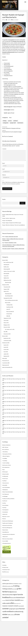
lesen (5, 351)
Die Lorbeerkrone (5, 467)
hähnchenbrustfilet (7, 594)
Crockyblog (4, 460)
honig (9, 592)
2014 (3, 401)
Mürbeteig (6, 269)
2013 (3, 405)
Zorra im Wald (5, 541)
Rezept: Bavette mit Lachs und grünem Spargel (11, 131)
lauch (23, 597)
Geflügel (8, 304)
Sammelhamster (5, 532)
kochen (5, 349)
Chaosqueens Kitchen (6, 453)
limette (8, 600)
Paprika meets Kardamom (7, 523)
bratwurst (16, 583)
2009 (3, 420)
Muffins (5, 266)
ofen (12, 603)
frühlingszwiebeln (7, 589)
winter (5, 614)
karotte (20, 594)
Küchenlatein (5, 512)
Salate (5, 291)
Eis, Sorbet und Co (9, 329)
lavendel (3, 600)
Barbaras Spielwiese (6, 445)
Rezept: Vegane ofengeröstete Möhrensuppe (11, 222)
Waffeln (5, 278)
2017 (3, 390)
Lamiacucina (4, 514)
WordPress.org (5, 571)
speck (17, 608)
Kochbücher (6, 340)
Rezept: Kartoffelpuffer (7, 220)
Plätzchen (7, 282)
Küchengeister (5, 509)
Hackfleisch (8, 307)
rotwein (15, 606)
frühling (4, 120)
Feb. (7, 378)
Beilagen (5, 324)
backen (5, 345)
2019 (3, 382)
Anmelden (4, 565)
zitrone (17, 614)
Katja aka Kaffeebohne (7, 244)
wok (9, 614)
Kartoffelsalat (8, 295)
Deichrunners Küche (6, 465)
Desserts (5, 327)
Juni (15, 378)
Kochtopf (4, 507)
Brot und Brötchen (7, 262)
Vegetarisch (6, 318)
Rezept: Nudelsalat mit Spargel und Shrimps (11, 128)
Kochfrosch (4, 500)
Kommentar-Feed (6, 569)
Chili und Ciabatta (6, 456)
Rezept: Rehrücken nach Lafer (12, 236)
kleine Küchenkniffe (6, 367)
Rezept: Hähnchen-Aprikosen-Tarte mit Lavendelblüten (13, 225)
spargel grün (12, 608)
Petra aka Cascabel (6, 248)
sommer (10, 120)
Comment (4, 148)
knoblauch (6, 597)
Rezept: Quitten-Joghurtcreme (8, 218)
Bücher (3, 336)
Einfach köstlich (5, 474)
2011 (3, 412)
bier (13, 583)
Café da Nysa (5, 451)
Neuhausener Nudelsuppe (7, 521)
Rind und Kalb (9, 311)
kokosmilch (13, 597)
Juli (16, 378)
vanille (4, 611)
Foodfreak (4, 480)
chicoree (4, 586)
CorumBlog (4, 458)
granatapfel (14, 588)
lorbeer (12, 600)
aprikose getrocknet (7, 583)
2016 (3, 394)
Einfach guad (5, 471)
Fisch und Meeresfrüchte (10, 300)
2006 (3, 431)
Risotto (5, 322)
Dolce (3, 469)
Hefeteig (5, 264)
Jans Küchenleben (6, 487)
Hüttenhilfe (4, 485)
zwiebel (5, 617)
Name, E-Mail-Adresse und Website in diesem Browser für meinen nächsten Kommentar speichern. (13, 183)
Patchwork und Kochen (7, 525)
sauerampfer (21, 606)
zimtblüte (12, 614)
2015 (3, 397)
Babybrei (5, 356)
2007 (3, 428)
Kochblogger (5, 496)
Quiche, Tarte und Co (8, 271)
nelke (4, 603)
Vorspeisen (6, 286)
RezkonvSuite (5, 529)
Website (4, 174)
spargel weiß (13, 122)
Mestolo (4, 518)
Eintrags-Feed (5, 567)
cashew (20, 583)
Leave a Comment (15, 19)
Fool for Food (5, 478)
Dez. (3, 384)
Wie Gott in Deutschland (7, 538)
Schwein (8, 313)
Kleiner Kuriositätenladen (7, 491)
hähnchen (14, 592)
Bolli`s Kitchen (5, 447)
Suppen (5, 289)
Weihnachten (6, 280)
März (9, 378)
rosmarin (10, 606)
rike (4, 19)
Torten (5, 275)
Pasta (10, 117)
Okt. (22, 382)
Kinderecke (4, 342)
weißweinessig (18, 611)
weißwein (15, 120)
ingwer (15, 594)
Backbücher (6, 338)
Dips (5, 331)
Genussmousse (5, 482)
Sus (3, 242)
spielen (5, 353)
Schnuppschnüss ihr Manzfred (8, 534)
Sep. (20, 378)
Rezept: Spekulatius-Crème (10, 242)
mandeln (17, 600)
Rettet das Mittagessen (7, 527)
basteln (5, 347)
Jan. (5, 386)
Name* (3, 163)
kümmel (18, 597)
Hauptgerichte (7, 298)
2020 (3, 378)
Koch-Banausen (5, 494)
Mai (13, 378)
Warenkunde (5, 365)
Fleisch (6, 302)
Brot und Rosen (5, 449)
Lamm (7, 309)
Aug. (18, 378)
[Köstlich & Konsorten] (6, 552)
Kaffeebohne (5, 489)
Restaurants (4, 360)
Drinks (3, 358)
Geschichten (5, 362)
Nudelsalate (7, 293)
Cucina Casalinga (5, 462)
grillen (19, 589)
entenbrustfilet (10, 586)
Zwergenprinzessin (7, 543)
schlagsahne (5, 122)
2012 (3, 409)
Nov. (24, 378)
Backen (3, 260)
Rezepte (4, 284)
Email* (3, 169)
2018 (3, 386)
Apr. (11, 378)
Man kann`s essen (6, 516)
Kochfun (4, 503)
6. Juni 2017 (9, 19)
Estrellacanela (5, 476)
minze (22, 600)
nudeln (8, 603)
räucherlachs (20, 122)
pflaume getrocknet (17, 603)
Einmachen (6, 333)
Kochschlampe (5, 505)
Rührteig (5, 273)
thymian (22, 609)
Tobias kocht (5, 536)
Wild (7, 316)
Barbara (3, 238)
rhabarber (5, 606)
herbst (5, 592)
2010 (3, 416)
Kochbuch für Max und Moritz (8, 498)
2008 (3, 424)
